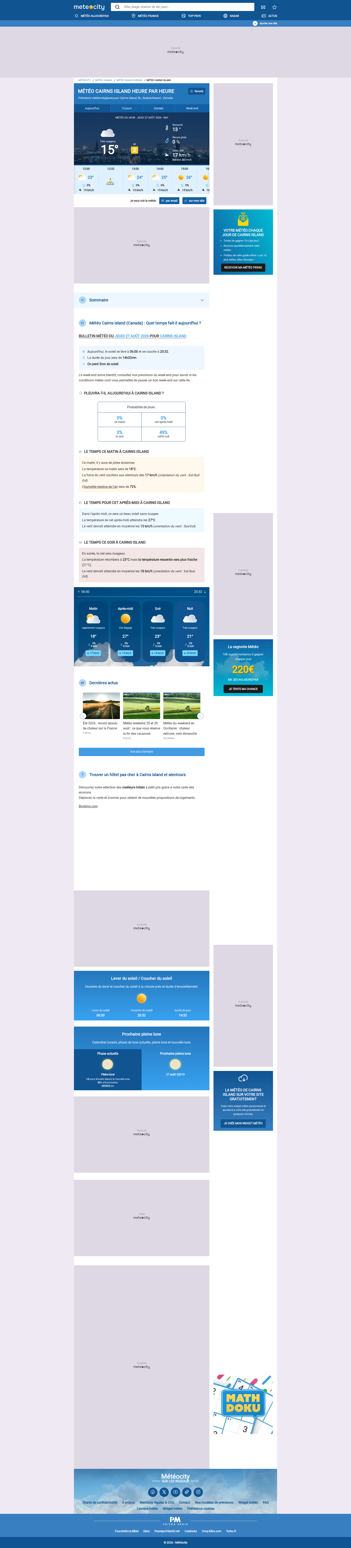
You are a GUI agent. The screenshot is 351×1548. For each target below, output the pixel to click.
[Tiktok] (187, 1493)
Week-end (192, 108)
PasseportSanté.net (167, 1531)
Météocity (84, 80)
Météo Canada (103, 80)
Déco (146, 1531)
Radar (234, 16)
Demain (159, 108)
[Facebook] (152, 1493)
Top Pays (194, 16)
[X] (164, 1493)
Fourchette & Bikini (127, 1531)
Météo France (148, 16)
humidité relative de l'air (101, 487)
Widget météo (248, 1502)
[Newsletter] (263, 8)
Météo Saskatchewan (129, 80)
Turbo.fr (231, 1531)
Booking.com (88, 806)
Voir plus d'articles (141, 751)
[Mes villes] (274, 8)
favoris (199, 91)
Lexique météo (147, 1509)
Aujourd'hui (92, 108)
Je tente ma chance (243, 689)
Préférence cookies (200, 1509)
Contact (184, 1502)
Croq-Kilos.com (211, 1531)
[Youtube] (175, 1493)
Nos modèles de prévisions (214, 1502)
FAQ (266, 1502)
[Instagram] (198, 1493)
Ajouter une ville (268, 23)
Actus (272, 16)
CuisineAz (191, 1531)
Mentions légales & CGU (157, 1502)
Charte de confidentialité (99, 1502)
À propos (128, 1502)
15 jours (126, 108)
